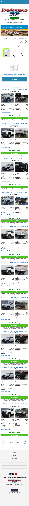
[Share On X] (13, 474)
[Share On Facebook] (10, 474)
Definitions (14, 458)
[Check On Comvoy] (18, 474)
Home (14, 452)
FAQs (14, 455)
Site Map (14, 461)
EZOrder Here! (18, 27)
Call (26, 42)
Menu (4, 2)
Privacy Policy (14, 464)
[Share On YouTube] (16, 474)
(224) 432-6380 (21, 21)
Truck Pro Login (14, 470)
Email (21, 42)
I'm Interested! (14, 118)
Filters (15, 79)
